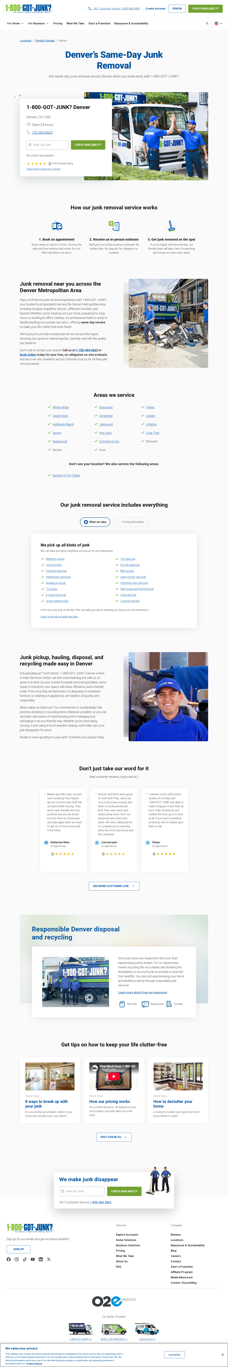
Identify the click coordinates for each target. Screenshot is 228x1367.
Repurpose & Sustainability (188, 1245)
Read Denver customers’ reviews (44, 169)
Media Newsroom (182, 1277)
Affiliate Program (182, 1272)
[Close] (222, 1354)
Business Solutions (128, 1245)
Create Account (156, 8)
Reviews (176, 1234)
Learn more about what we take (59, 616)
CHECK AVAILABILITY (205, 8)
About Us (122, 1261)
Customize (174, 1354)
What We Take (125, 1256)
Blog (173, 1250)
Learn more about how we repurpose (142, 992)
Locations (26, 40)
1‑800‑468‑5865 (100, 1202)
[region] (114, 1355)
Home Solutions (126, 1240)
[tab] (95, 522)
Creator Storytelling (183, 1282)
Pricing (120, 1250)
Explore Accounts (127, 1234)
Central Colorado (45, 40)
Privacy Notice (34, 1363)
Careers (176, 1256)
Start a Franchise (182, 1266)
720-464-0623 (42, 132)
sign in (177, 8)
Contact (176, 1261)
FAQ (118, 1266)
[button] (15, 24)
